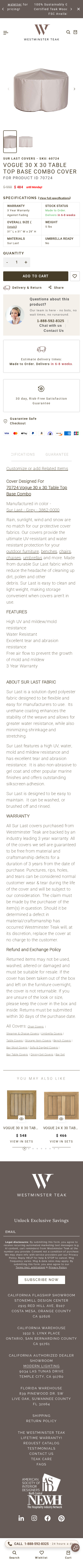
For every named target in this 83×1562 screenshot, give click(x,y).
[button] (3, 9)
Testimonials (41, 1448)
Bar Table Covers (17, 1054)
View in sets (21, 1141)
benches (49, 551)
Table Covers (14, 1040)
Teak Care (41, 1459)
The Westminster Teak (41, 1433)
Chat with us (50, 325)
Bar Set (60, 1054)
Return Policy (41, 1421)
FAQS (41, 1464)
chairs (65, 551)
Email (10, 1232)
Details (11, 226)
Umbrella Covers (51, 1033)
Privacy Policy (58, 1267)
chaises (13, 557)
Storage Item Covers (38, 1040)
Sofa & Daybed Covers (44, 1047)
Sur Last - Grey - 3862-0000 (33, 509)
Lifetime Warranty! (41, 1438)
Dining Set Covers (42, 1054)
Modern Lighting (41, 1366)
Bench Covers (62, 1040)
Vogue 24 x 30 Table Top (61, 1128)
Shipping (42, 1416)
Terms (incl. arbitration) (30, 1267)
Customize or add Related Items (37, 468)
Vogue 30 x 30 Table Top (21, 1128)
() (37, 198)
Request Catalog (41, 1443)
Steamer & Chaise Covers (22, 1033)
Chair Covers (36, 1026)
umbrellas (32, 557)
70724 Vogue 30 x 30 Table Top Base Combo (36, 490)
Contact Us (54, 330)
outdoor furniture (22, 551)
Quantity (13, 253)
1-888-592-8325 (50, 321)
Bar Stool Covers (16, 1047)
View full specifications (55, 198)
